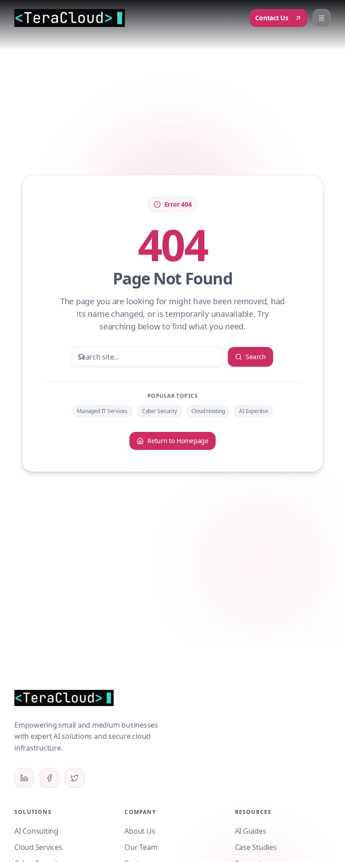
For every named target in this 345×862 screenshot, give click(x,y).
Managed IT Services (102, 411)
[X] (74, 778)
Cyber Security (159, 411)
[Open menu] (322, 18)
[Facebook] (49, 778)
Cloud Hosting (208, 411)
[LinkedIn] (24, 778)
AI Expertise (253, 411)
